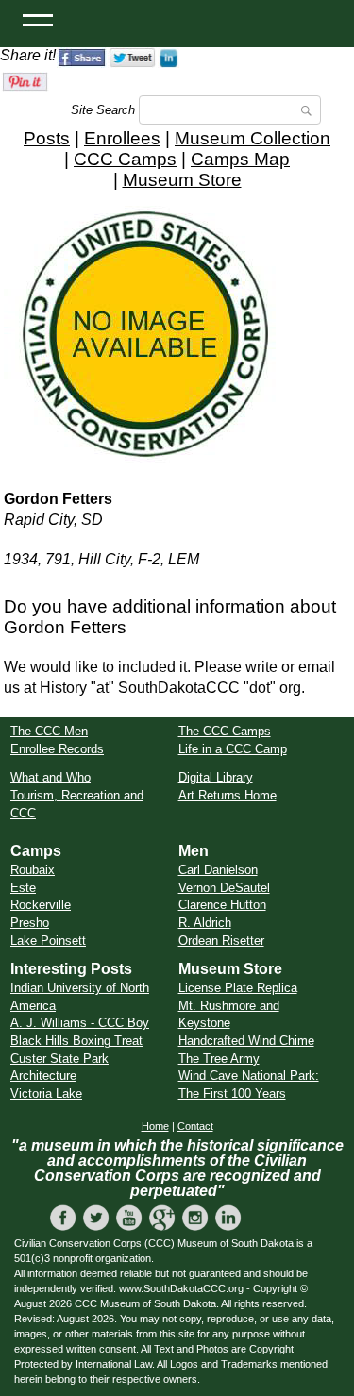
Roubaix (32, 870)
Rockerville (40, 905)
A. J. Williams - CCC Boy (79, 1023)
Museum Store (182, 180)
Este (23, 888)
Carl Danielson (218, 870)
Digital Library (215, 777)
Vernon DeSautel (224, 888)
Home (155, 1126)
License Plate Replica (237, 988)
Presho (29, 923)
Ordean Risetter (221, 940)
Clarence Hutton (222, 905)
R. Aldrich (204, 923)
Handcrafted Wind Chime (246, 1041)
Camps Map (240, 159)
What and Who (50, 777)
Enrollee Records (57, 749)
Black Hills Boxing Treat (76, 1041)
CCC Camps (125, 159)
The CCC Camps (224, 731)
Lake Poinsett (48, 940)
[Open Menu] (37, 19)
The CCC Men (49, 731)
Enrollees (122, 138)
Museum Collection (252, 138)
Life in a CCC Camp (232, 749)
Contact (195, 1126)
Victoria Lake (46, 1093)
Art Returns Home (227, 795)
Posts (47, 138)
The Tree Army (219, 1058)
